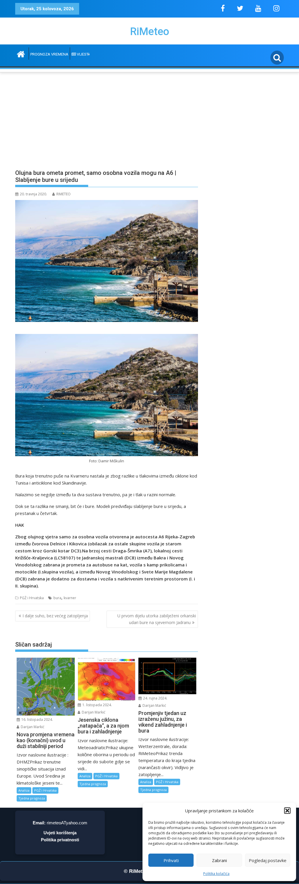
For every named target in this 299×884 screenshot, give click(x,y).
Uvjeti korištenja (60, 832)
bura (57, 597)
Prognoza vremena (49, 54)
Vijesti (82, 54)
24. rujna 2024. (154, 698)
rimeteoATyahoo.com (67, 822)
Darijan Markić (32, 726)
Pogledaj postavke (267, 860)
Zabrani (219, 860)
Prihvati (171, 860)
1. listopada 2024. (96, 704)
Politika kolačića (216, 873)
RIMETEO (63, 194)
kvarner (70, 597)
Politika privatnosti (60, 839)
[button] (287, 811)
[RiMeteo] (21, 53)
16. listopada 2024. (36, 719)
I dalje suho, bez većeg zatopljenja (55, 615)
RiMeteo (149, 31)
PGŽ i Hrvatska (32, 597)
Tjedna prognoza (31, 798)
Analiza (23, 790)
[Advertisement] (149, 117)
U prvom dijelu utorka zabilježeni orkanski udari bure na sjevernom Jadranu (156, 619)
